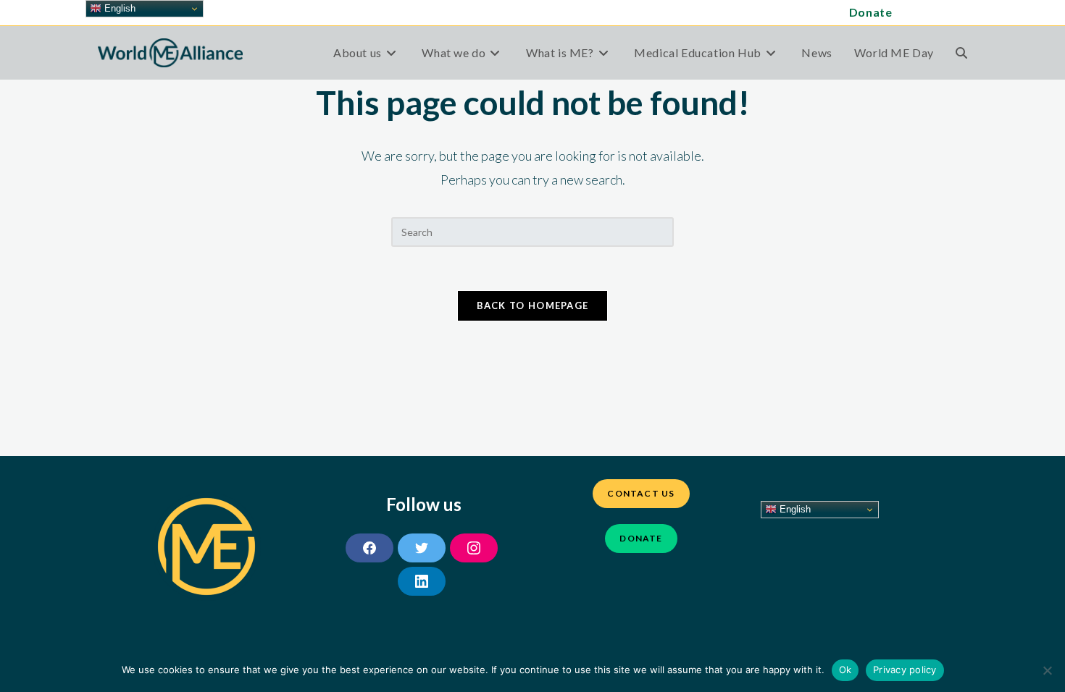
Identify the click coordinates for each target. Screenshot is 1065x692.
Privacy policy (905, 669)
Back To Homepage (533, 305)
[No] (1047, 670)
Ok (845, 669)
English (794, 509)
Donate (871, 12)
